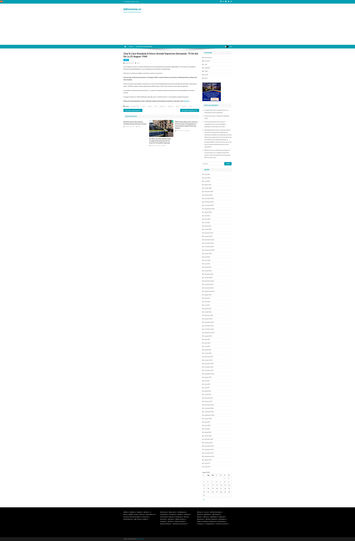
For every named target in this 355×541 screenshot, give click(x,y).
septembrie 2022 (209, 332)
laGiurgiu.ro (171, 519)
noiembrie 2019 (209, 449)
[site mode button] (226, 47)
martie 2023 (208, 312)
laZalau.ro (225, 524)
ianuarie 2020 (208, 442)
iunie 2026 (207, 178)
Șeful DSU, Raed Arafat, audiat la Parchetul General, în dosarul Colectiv (134, 123)
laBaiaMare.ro (214, 517)
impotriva (170, 106)
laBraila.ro (208, 519)
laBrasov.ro (200, 512)
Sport (206, 78)
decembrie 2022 (209, 322)
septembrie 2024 (209, 250)
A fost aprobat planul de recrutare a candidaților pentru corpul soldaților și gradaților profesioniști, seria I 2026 (215, 124)
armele (150, 106)
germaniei (162, 106)
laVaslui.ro (200, 514)
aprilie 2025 (207, 226)
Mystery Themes (140, 539)
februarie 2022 (208, 356)
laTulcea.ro (219, 524)
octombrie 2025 (209, 205)
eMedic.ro (126, 512)
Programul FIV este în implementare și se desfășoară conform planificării (216, 111)
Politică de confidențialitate (144, 46)
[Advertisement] (177, 31)
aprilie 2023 (207, 308)
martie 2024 (208, 270)
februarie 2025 (208, 233)
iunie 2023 (207, 301)
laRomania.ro (132, 9)
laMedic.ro (133, 512)
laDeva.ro (186, 517)
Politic (206, 71)
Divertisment (208, 57)
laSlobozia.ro (213, 521)
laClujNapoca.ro (182, 512)
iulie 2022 (207, 339)
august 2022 (208, 336)
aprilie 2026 (207, 184)
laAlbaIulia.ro (207, 514)
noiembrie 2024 (209, 243)
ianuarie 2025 (208, 236)
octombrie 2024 (209, 246)
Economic (207, 61)
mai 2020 (207, 429)
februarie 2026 (208, 191)
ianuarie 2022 (208, 360)
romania (184, 106)
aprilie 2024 (207, 267)
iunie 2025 (207, 219)
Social (126, 60)
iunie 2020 (207, 425)
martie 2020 (208, 436)
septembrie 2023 (209, 291)
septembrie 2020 (209, 415)
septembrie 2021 (209, 374)
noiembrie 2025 (209, 202)
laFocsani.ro (163, 519)
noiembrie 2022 (209, 326)
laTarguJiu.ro (201, 524)
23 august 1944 (135, 106)
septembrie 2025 (209, 208)
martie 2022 (208, 353)
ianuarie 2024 (208, 277)
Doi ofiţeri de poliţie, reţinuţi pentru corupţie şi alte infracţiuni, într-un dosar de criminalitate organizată (160, 141)
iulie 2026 (207, 174)
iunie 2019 (207, 466)
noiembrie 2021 (209, 367)
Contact (131, 46)
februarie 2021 (208, 398)
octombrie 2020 (209, 411)
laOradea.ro (163, 521)
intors (177, 106)
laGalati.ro (180, 514)
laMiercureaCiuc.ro (180, 519)
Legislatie (207, 68)
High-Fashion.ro (138, 519)
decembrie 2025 (209, 198)
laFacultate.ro (150, 514)
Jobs (205, 64)
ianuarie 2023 (208, 319)
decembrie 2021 (209, 363)
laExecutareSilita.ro (136, 517)
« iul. (203, 499)
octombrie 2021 (209, 370)
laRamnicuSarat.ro (180, 521)
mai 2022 (207, 346)
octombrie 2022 (209, 329)
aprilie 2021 (207, 391)
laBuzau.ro (172, 517)
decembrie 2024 (209, 239)
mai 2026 (207, 181)
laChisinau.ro (146, 517)
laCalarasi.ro (179, 517)
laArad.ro (199, 517)
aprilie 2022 (207, 350)
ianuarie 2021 (208, 401)
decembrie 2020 (209, 405)
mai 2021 (207, 387)
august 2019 (208, 460)
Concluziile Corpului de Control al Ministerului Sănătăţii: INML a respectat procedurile (190, 110)
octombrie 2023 (209, 288)
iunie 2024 (207, 260)
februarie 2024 (208, 274)
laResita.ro (215, 519)
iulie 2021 (207, 381)
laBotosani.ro (201, 519)
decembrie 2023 (209, 281)
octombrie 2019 (209, 453)
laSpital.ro (140, 512)
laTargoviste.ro (222, 521)
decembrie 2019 (209, 446)
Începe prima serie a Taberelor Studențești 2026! (216, 117)
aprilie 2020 (207, 432)
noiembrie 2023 (209, 284)
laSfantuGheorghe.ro (216, 512)
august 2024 (208, 253)
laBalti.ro (145, 519)
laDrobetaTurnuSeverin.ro (180, 524)
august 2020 (208, 418)
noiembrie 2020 (209, 408)
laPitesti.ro (171, 521)
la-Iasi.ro (206, 512)
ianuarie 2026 (208, 195)
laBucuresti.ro (173, 512)
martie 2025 (208, 229)
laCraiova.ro (173, 514)
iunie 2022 (207, 343)
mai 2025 (207, 222)
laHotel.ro (146, 512)
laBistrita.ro (222, 517)
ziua (190, 106)
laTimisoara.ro (164, 517)
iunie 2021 (207, 384)
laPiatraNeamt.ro (128, 519)
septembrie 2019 (209, 456)
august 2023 (208, 295)
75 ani (143, 106)
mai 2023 (207, 305)
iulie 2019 (207, 463)
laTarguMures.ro (210, 524)
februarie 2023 (208, 315)
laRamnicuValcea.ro (166, 524)
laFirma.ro (142, 514)
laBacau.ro (206, 517)
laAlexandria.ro (216, 514)
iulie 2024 (207, 257)
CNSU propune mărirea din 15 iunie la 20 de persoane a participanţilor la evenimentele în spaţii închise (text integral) (186, 125)
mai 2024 (207, 264)
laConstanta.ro (164, 514)
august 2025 (208, 212)
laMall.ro (131, 514)
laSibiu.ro (199, 521)
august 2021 (208, 377)
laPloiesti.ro (187, 514)
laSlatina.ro (206, 521)
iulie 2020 (207, 422)
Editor (138, 63)
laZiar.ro (136, 514)
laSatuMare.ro (222, 519)
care (155, 106)
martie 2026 (208, 188)
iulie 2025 (207, 215)
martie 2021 (208, 394)
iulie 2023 (207, 298)
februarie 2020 (208, 439)
